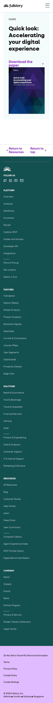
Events (7, 591)
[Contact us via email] (21, 180)
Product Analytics (12, 317)
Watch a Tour (10, 277)
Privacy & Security (13, 615)
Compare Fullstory (13, 537)
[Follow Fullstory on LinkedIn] (10, 180)
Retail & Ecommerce (14, 393)
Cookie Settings (11, 682)
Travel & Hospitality (13, 407)
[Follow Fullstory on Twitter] (5, 180)
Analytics (8, 204)
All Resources (10, 485)
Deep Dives (9, 520)
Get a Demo (10, 270)
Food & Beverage (12, 400)
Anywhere (9, 218)
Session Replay (11, 303)
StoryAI (7, 225)
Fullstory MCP (10, 232)
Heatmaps (9, 331)
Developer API (11, 246)
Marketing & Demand (14, 466)
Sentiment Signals (12, 324)
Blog (6, 492)
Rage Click (9, 374)
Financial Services (13, 414)
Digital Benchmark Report (16, 558)
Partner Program (12, 605)
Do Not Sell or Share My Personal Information (26, 656)
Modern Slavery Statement (17, 622)
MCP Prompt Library (14, 551)
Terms (7, 662)
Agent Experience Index (16, 544)
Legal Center (10, 629)
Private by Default (13, 367)
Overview (8, 197)
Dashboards (10, 360)
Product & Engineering (15, 438)
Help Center (10, 506)
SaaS (6, 428)
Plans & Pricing (11, 263)
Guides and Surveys (13, 239)
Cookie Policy (10, 676)
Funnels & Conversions (15, 338)
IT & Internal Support (14, 459)
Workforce (9, 211)
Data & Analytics (12, 445)
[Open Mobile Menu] (47, 6)
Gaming (7, 421)
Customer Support (13, 452)
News (6, 598)
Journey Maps (11, 345)
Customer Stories (12, 499)
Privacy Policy (10, 669)
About (7, 577)
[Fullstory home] (13, 6)
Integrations (10, 253)
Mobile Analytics (12, 310)
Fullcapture (9, 296)
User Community (12, 527)
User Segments (11, 353)
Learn (6, 513)
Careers (8, 584)
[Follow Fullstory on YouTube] (16, 180)
